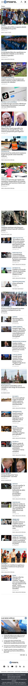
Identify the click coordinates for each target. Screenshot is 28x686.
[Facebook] (4, 667)
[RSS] (20, 666)
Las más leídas (7, 618)
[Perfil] (14, 663)
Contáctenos (18, 671)
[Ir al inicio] (10, 2)
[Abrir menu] (2, 2)
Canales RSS (3, 671)
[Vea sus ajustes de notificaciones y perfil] (25, 1)
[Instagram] (16, 667)
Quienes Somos (10, 671)
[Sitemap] (24, 666)
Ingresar (21, 1)
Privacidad (23, 671)
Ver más (22, 655)
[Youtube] (12, 666)
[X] (8, 667)
